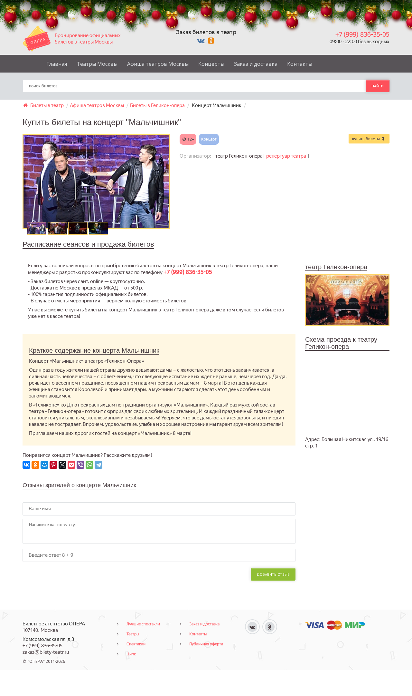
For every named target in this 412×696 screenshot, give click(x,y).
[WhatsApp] (89, 465)
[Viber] (80, 465)
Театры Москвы (97, 63)
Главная (56, 63)
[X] (62, 465)
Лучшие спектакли (143, 624)
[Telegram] (98, 465)
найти (377, 85)
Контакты (299, 63)
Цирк (131, 654)
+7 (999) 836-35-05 (362, 34)
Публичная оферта (206, 644)
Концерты (211, 63)
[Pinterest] (53, 465)
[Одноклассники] (35, 465)
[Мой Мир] (44, 465)
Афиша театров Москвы (158, 63)
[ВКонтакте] (26, 465)
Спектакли (135, 644)
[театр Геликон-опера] (347, 300)
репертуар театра (286, 156)
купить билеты (366, 139)
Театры (132, 634)
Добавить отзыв (273, 574)
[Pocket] (71, 465)
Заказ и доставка (255, 63)
